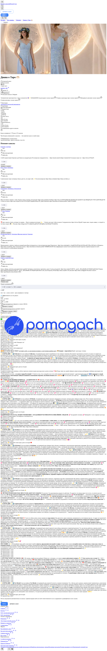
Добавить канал (7, 11)
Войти (4, 603)
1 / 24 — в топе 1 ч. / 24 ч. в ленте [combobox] (11, 287)
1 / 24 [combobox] (3, 161)
